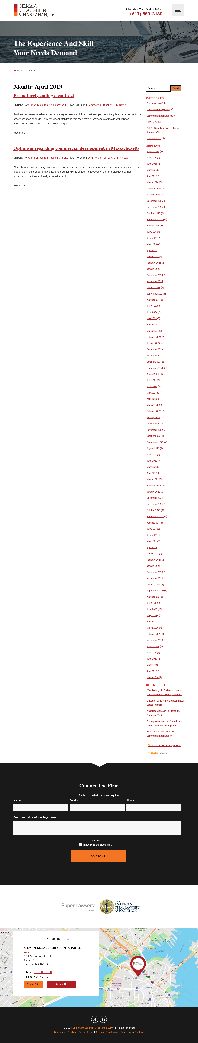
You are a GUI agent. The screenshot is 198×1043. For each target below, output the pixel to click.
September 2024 (155, 293)
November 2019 (155, 640)
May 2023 (152, 392)
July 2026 (152, 157)
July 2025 (152, 231)
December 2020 (155, 572)
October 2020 (153, 584)
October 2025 (153, 213)
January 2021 (153, 566)
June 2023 (152, 386)
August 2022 (153, 448)
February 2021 (154, 559)
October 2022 (153, 436)
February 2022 (154, 485)
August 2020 (153, 597)
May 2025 (152, 244)
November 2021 (155, 504)
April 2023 (152, 399)
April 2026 (152, 176)
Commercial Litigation (99, 104)
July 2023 (152, 380)
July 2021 (152, 528)
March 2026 (153, 182)
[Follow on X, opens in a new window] (94, 1019)
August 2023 (153, 374)
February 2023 (154, 411)
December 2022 (155, 423)
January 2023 (153, 417)
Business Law (154, 103)
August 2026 (153, 151)
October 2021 (153, 510)
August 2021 (153, 522)
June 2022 (152, 460)
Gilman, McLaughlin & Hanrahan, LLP (48, 104)
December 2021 (155, 497)
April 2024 (152, 324)
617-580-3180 (43, 972)
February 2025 (154, 262)
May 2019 (152, 665)
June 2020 (152, 609)
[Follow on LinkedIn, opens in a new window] (103, 1019)
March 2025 (153, 256)
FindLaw (139, 1032)
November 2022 (155, 430)
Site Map (72, 1032)
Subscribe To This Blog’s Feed (165, 745)
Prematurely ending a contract (43, 95)
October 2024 (153, 287)
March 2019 (153, 677)
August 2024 (153, 300)
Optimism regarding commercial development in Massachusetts (76, 148)
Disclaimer (96, 840)
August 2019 (153, 646)
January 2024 (153, 343)
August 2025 (153, 225)
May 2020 (152, 615)
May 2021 (152, 541)
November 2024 (155, 281)
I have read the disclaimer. (98, 844)
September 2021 (155, 516)
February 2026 (154, 188)
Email (74, 800)
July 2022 (152, 454)
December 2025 (155, 201)
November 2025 (155, 207)
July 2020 (152, 603)
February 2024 (154, 337)
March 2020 (153, 627)
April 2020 (152, 621)
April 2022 (152, 473)
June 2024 (152, 312)
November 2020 (155, 578)
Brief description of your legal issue (34, 817)
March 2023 (153, 405)
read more (19, 132)
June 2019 (152, 658)
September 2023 (155, 368)
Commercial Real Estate (101, 157)
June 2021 (152, 535)
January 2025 (153, 269)
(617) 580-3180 (146, 14)
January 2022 (153, 491)
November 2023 (155, 355)
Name (17, 800)
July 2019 (152, 652)
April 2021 (152, 547)
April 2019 (152, 671)
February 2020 (154, 634)
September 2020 (155, 590)
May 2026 (152, 170)
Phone (130, 800)
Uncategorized (154, 138)
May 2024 (152, 318)
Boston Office (34, 984)
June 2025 (152, 238)
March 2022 (153, 479)
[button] (195, 1022)
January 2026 (153, 194)
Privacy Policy (86, 1032)
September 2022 (155, 442)
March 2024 (153, 330)
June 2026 (152, 163)
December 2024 (155, 275)
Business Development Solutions (113, 1032)
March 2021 (153, 553)
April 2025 (152, 250)
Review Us (61, 984)
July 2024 (152, 306)
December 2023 (155, 349)
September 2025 (155, 219)
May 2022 (152, 467)
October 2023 (153, 361)
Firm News (119, 104)
